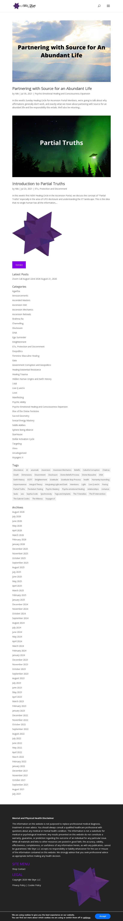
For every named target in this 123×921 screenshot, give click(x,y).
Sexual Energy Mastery (23, 420)
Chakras (106, 470)
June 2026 (17, 521)
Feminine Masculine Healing (25, 355)
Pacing (105, 484)
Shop (14, 869)
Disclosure (17, 328)
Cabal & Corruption (91, 470)
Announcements (20, 295)
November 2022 (20, 720)
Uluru (14, 448)
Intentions (74, 484)
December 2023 (20, 659)
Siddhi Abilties (19, 425)
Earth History (19, 479)
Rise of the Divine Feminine (25, 411)
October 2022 (19, 724)
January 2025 (18, 599)
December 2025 (20, 548)
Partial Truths (19, 489)
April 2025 (17, 585)
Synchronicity (46, 494)
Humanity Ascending (100, 479)
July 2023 (16, 682)
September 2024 (20, 618)
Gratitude (54, 479)
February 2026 (19, 539)
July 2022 (16, 738)
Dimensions (27, 475)
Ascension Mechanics (22, 309)
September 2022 (20, 729)
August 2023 (18, 678)
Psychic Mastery (52, 489)
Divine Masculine (89, 475)
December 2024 (20, 604)
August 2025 (18, 567)
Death (16, 475)
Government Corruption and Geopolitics (31, 365)
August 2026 (18, 511)
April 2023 (17, 696)
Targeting (17, 443)
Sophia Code (32, 494)
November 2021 (20, 775)
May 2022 (17, 747)
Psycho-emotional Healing (73, 489)
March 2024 (18, 646)
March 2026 (18, 535)
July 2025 (16, 572)
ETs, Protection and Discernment (51, 188)
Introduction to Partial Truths (38, 183)
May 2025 (17, 581)
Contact (22, 869)
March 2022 (18, 756)
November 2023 (20, 664)
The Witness (37, 498)
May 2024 (17, 636)
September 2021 (20, 784)
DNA (14, 332)
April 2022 (17, 752)
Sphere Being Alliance (22, 429)
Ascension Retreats (21, 314)
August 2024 (18, 622)
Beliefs (77, 470)
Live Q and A (18, 388)
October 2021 (19, 780)
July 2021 (16, 793)
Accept (102, 916)
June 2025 (17, 576)
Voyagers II (17, 457)
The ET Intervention (97, 494)
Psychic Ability (19, 402)
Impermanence (20, 484)
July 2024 (16, 627)
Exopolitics (17, 351)
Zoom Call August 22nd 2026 (26, 278)
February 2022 (19, 761)
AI (27, 470)
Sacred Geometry (20, 415)
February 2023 (19, 706)
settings (86, 917)
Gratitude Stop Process (71, 479)
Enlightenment (19, 341)
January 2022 (18, 766)
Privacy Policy (19, 885)
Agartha (16, 291)
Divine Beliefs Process (69, 475)
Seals (16, 494)
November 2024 (20, 608)
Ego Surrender (19, 337)
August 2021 (18, 789)
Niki (17, 93)
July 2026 (16, 516)
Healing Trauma (20, 374)
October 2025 (19, 558)
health (86, 479)
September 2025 (20, 562)
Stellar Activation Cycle (23, 439)
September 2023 (20, 673)
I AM (14, 383)
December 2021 (20, 770)
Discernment (40, 475)
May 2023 (17, 692)
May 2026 (17, 525)
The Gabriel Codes (21, 498)
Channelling (17, 323)
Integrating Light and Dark (56, 484)
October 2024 (19, 613)
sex (22, 494)
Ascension (46, 470)
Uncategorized (19, 452)
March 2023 (18, 701)
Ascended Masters (21, 300)
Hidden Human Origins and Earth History (31, 378)
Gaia (14, 360)
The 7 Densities (79, 494)
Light (84, 484)
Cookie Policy (34, 885)
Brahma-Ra (17, 318)
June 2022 (17, 743)
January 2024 (18, 655)
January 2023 (18, 710)
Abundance (18, 470)
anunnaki (35, 470)
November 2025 (20, 553)
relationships (93, 489)
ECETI (29, 479)
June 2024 (17, 632)
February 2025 (19, 595)
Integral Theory (35, 484)
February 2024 (19, 650)
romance (105, 489)
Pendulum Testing (35, 489)
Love (14, 392)
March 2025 (18, 590)
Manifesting (18, 397)
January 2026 (18, 544)
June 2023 (17, 687)
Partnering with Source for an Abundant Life (52, 88)
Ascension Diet (19, 304)
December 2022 (20, 715)
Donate (19, 264)
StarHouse (17, 434)
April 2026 (17, 530)
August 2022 (18, 733)
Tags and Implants (62, 494)
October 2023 (19, 669)
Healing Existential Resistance (26, 369)
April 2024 (17, 641)
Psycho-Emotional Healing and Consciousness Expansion (62, 93)
